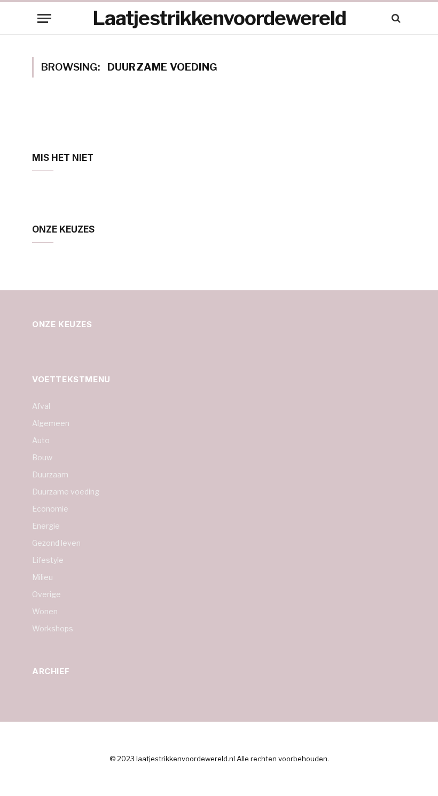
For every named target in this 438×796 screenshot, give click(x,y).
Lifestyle (48, 560)
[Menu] (44, 18)
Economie (50, 508)
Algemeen (50, 423)
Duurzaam (50, 474)
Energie (46, 525)
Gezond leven (56, 542)
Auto (41, 440)
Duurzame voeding (65, 491)
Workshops (52, 628)
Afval (41, 406)
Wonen (45, 611)
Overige (46, 594)
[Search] (395, 18)
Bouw (42, 457)
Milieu (42, 577)
